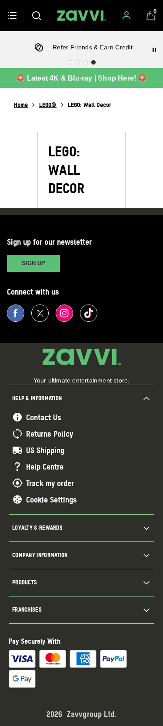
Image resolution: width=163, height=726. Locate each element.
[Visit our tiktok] (88, 313)
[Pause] (154, 50)
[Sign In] (126, 15)
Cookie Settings (51, 499)
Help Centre (44, 466)
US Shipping (45, 450)
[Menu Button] (12, 15)
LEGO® (48, 104)
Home (21, 104)
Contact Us (43, 417)
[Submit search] (36, 15)
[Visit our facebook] (15, 313)
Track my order (50, 483)
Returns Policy (49, 433)
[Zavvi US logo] (82, 15)
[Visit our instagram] (64, 313)
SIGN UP (33, 263)
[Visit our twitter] (40, 313)
